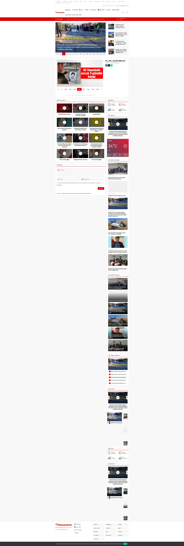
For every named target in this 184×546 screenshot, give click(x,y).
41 (117, 497)
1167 (84, 89)
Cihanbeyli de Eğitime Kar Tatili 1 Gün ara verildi (80, 129)
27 (118, 422)
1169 (93, 89)
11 (90, 53)
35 (111, 497)
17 (108, 422)
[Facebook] (117, 6)
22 (113, 422)
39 (115, 497)
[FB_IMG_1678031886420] (80, 86)
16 (107, 422)
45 (121, 497)
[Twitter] (119, 6)
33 (109, 497)
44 (120, 497)
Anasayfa (107, 62)
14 (100, 53)
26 (117, 422)
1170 (97, 89)
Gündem (59, 45)
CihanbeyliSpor (96, 114)
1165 (75, 89)
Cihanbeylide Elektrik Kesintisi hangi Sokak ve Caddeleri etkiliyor (96, 145)
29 (120, 422)
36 (112, 497)
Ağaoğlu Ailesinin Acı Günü (80, 159)
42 (118, 497)
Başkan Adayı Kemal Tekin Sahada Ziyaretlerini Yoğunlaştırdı (116, 178)
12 (93, 53)
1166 (79, 89)
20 (111, 422)
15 (104, 53)
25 (116, 422)
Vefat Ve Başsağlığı (96, 159)
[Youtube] (123, 6)
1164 (70, 89)
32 (108, 497)
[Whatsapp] (125, 6)
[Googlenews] (128, 6)
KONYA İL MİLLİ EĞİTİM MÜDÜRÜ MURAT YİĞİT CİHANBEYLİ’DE (121, 43)
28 (119, 422)
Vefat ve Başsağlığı (64, 159)
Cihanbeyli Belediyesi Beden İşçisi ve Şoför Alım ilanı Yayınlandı (64, 145)
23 (114, 422)
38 (114, 497)
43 (119, 497)
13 (97, 53)
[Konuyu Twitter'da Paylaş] (109, 65)
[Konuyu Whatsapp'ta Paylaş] (111, 65)
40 (116, 497)
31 (107, 497)
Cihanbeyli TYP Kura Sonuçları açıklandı (80, 114)
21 (112, 422)
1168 (88, 89)
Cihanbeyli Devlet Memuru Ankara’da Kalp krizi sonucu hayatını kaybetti (121, 52)
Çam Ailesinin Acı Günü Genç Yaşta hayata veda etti (80, 144)
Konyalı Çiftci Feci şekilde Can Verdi (117, 195)
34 (110, 497)
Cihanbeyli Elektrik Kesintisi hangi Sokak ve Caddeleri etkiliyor (96, 130)
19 (110, 422)
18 (109, 422)
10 (87, 53)
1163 (66, 89)
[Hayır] (182, 544)
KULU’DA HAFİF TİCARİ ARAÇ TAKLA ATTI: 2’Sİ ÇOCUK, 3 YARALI (80, 19)
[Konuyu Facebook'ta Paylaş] (106, 65)
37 (113, 497)
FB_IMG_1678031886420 (114, 62)
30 (121, 422)
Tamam (125, 543)
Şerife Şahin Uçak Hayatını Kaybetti (64, 129)
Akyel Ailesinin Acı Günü (64, 114)
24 (115, 422)
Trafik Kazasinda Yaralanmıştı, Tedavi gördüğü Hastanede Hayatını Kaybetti (121, 35)
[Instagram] (121, 6)
